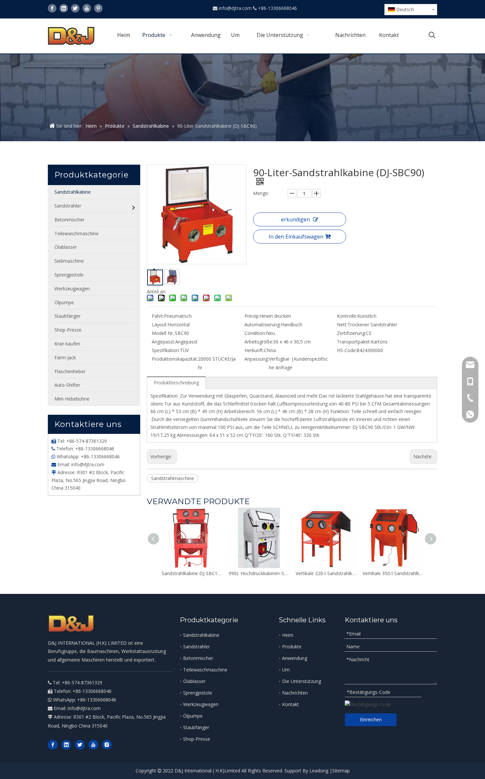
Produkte (292, 646)
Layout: (160, 324)
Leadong (318, 770)
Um (286, 669)
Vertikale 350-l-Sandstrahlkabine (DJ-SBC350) (393, 573)
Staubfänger (196, 727)
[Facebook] (52, 8)
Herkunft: (254, 350)
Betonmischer (198, 658)
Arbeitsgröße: (258, 342)
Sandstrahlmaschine (172, 478)
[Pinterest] (98, 8)
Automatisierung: (262, 324)
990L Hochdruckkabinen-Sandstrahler (259, 573)
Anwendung (294, 658)
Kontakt (290, 704)
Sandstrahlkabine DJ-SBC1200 (192, 573)
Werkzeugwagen (200, 704)
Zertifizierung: (351, 333)
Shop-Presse (196, 739)
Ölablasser (194, 681)
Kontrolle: (347, 316)
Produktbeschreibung (176, 382)
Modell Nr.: (163, 333)
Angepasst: (163, 342)
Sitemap (341, 770)
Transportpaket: (354, 342)
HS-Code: (347, 350)
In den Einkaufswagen (296, 236)
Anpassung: (256, 359)
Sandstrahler (196, 646)
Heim (287, 635)
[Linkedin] (63, 8)
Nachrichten (295, 693)
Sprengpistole (197, 693)
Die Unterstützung (301, 681)
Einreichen (371, 719)
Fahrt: (158, 316)
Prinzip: (252, 316)
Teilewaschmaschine (205, 669)
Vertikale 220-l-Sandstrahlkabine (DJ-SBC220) (326, 573)
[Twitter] (75, 8)
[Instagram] (107, 745)
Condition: (255, 333)
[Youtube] (86, 8)
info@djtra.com (236, 8)
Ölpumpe (193, 716)
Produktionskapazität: (175, 359)
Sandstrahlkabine (201, 635)
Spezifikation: (166, 350)
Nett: (342, 324)
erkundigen (295, 219)
